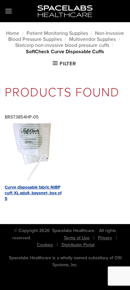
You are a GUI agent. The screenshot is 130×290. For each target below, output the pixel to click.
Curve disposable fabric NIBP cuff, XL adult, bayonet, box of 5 (33, 192)
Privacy (105, 238)
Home (12, 33)
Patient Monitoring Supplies (57, 33)
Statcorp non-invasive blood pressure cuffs (62, 45)
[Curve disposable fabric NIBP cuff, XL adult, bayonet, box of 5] (33, 152)
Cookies (45, 245)
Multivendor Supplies (92, 39)
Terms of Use (77, 238)
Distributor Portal (78, 245)
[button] (8, 11)
